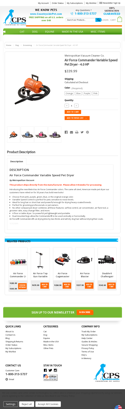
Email (11, 379)
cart (113, 19)
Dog (35, 31)
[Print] (76, 132)
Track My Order (89, 331)
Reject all (27, 404)
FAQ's (84, 355)
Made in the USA (72, 31)
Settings (10, 404)
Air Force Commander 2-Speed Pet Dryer (18, 278)
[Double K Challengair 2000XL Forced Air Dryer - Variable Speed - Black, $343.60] (107, 259)
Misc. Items (98, 31)
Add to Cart (45, 285)
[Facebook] (66, 132)
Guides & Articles (89, 341)
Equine (49, 31)
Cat (22, 31)
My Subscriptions (75, 3)
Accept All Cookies (48, 404)
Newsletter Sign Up (111, 3)
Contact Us (10, 334)
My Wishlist (91, 3)
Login (105, 19)
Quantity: (69, 100)
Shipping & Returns (14, 341)
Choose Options (22, 286)
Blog (7, 338)
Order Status (58, 3)
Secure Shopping (89, 344)
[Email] (71, 132)
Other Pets (62, 36)
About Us (9, 331)
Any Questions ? (83, 10)
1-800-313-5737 (85, 14)
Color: (74, 88)
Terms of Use (88, 351)
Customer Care (16, 372)
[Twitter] (82, 132)
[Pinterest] (87, 132)
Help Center (87, 338)
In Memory (86, 358)
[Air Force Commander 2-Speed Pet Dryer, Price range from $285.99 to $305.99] (18, 259)
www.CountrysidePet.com (46, 13)
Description (16, 161)
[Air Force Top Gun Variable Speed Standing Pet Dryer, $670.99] (40, 259)
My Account (43, 3)
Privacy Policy (88, 348)
